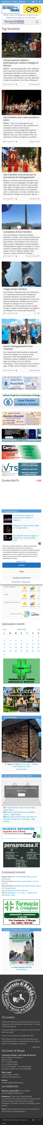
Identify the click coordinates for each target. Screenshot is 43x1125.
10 (5, 644)
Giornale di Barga (12, 1120)
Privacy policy (23, 1120)
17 (5, 647)
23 (38, 647)
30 (38, 651)
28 (27, 651)
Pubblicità (22, 1)
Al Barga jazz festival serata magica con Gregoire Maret (26, 526)
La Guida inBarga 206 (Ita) (21, 967)
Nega (21, 571)
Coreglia (29, 15)
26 (16, 651)
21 (27, 647)
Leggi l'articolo (8, 810)
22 (33, 647)
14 (27, 644)
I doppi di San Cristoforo (15, 289)
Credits (4, 1123)
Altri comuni (32, 17)
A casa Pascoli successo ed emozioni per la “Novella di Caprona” (23, 517)
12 (16, 644)
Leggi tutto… (36, 1047)
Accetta (21, 565)
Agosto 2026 (21, 629)
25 (10, 651)
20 (21, 647)
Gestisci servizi (21, 561)
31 (5, 654)
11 (10, 644)
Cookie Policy (16, 582)
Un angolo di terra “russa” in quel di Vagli (20, 807)
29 (33, 651)
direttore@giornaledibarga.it (12, 1093)
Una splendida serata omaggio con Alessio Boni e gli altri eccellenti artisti (26, 537)
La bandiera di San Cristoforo (17, 232)
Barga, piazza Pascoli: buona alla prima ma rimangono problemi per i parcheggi (20, 818)
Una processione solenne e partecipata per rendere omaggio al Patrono (20, 63)
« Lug (4, 629)
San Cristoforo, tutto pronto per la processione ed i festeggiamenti (19, 176)
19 (16, 647)
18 (10, 647)
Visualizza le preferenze (22, 577)
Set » (39, 629)
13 (21, 644)
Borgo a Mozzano (11, 17)
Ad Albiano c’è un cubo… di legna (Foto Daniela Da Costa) (25, 765)
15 (33, 644)
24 (5, 651)
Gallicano (36, 15)
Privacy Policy (25, 582)
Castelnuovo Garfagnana (17, 15)
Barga (6, 15)
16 (38, 644)
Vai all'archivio (21, 769)
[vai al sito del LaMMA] (31, 614)
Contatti (14, 1)
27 (21, 651)
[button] (39, 543)
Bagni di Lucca (23, 17)
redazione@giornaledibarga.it (12, 1082)
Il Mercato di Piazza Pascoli (17, 890)
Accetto (21, 795)
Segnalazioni (6, 1)
